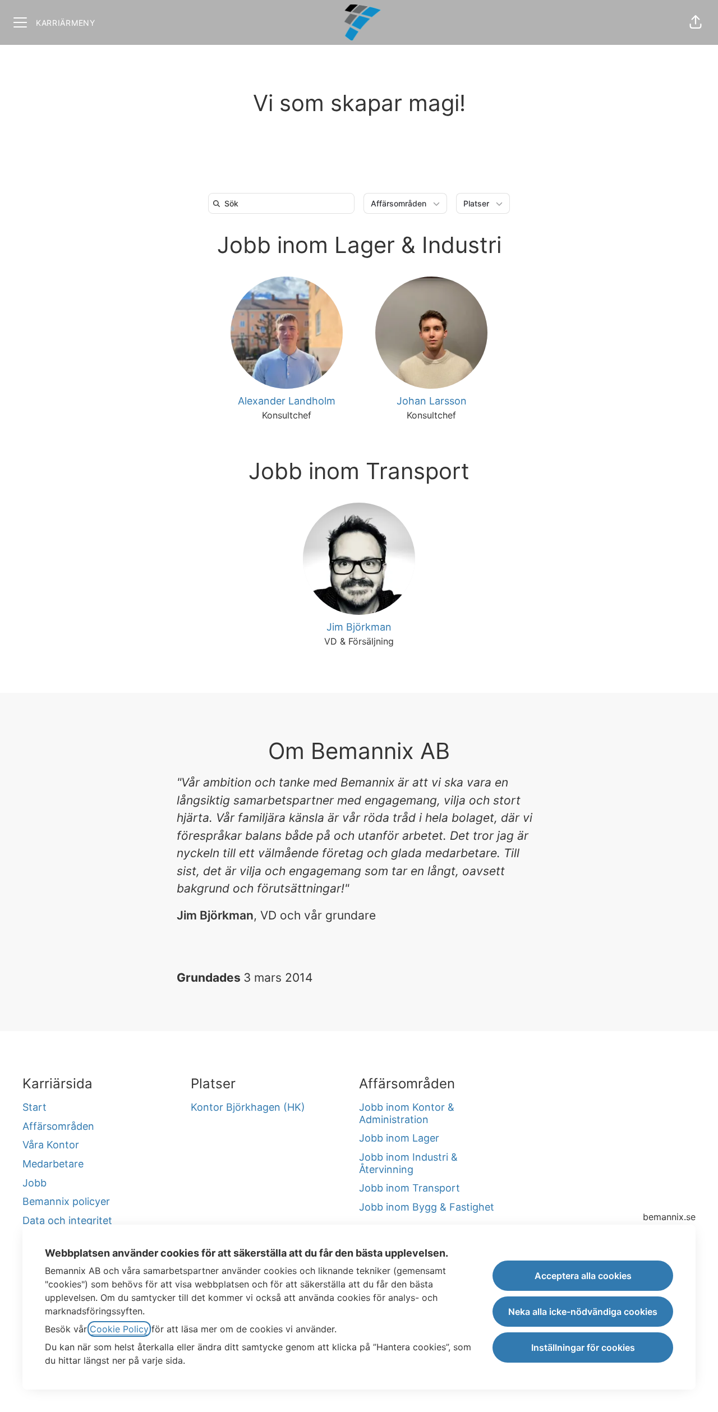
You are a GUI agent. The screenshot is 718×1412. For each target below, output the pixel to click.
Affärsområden (58, 1126)
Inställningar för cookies (583, 1347)
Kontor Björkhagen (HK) (248, 1107)
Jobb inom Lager (399, 1138)
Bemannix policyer (66, 1201)
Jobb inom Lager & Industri (359, 245)
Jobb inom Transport (359, 471)
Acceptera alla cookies (583, 1275)
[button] (695, 22)
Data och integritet (67, 1220)
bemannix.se (669, 1216)
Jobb (34, 1183)
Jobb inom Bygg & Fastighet (426, 1207)
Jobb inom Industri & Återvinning (408, 1163)
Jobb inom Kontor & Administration (406, 1113)
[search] (283, 203)
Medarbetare (53, 1164)
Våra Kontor (50, 1145)
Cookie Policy (119, 1329)
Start (34, 1107)
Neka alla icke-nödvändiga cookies (582, 1311)
